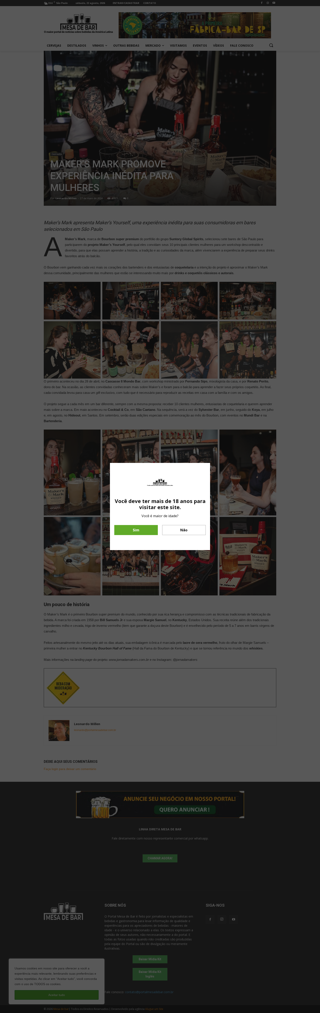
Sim (136, 530)
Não (183, 530)
